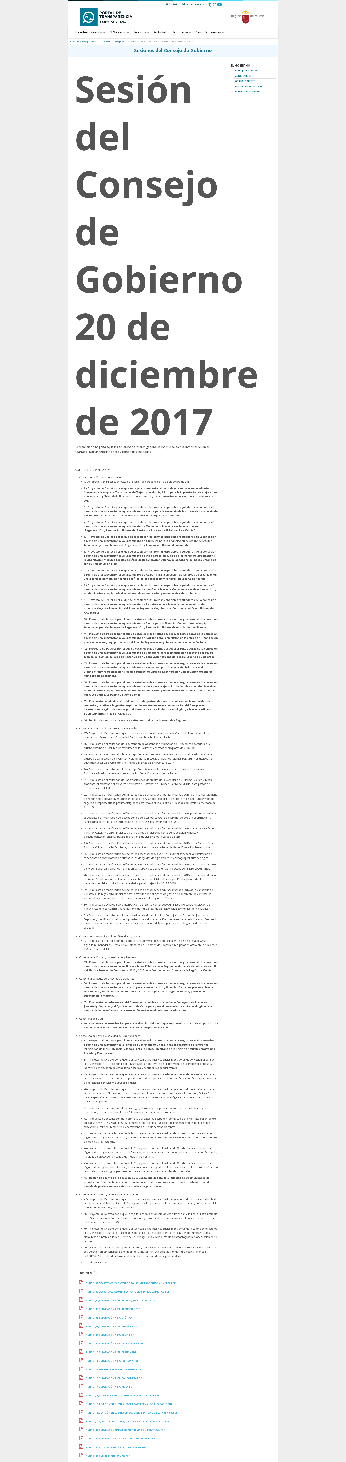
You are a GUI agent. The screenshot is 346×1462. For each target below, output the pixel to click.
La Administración (89, 32)
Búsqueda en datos (194, 4)
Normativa (181, 32)
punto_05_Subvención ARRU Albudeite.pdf (113, 1309)
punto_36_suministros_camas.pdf (108, 1455)
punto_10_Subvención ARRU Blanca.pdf (111, 1352)
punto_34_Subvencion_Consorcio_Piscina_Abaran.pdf (120, 1438)
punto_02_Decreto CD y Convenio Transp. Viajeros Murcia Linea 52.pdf (131, 1283)
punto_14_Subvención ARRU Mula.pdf (110, 1386)
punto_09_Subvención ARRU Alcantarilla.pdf (115, 1343)
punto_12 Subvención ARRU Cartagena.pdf (113, 1369)
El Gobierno (118, 32)
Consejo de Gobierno (123, 41)
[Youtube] (219, 5)
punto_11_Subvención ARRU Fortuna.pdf (112, 1360)
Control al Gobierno (247, 91)
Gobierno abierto (245, 81)
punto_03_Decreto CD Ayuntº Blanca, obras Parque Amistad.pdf (128, 1291)
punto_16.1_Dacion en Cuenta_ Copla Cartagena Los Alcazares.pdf (129, 1404)
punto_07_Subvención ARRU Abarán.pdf (111, 1326)
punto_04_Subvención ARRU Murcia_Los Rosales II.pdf (120, 1300)
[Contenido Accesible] (210, 5)
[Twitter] (214, 5)
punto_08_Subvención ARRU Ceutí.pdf (110, 1335)
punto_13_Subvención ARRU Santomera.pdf (114, 1378)
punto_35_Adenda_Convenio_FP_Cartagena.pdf (116, 1447)
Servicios (140, 32)
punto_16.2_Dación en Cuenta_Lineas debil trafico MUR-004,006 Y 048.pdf (132, 1412)
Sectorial (160, 32)
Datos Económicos (208, 32)
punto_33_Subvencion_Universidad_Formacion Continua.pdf (125, 1430)
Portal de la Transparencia (83, 41)
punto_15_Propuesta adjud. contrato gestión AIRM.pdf (122, 1395)
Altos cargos (243, 75)
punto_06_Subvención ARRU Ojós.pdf (109, 1317)
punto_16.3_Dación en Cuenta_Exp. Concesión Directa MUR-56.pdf (127, 1421)
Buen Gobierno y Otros (248, 86)
